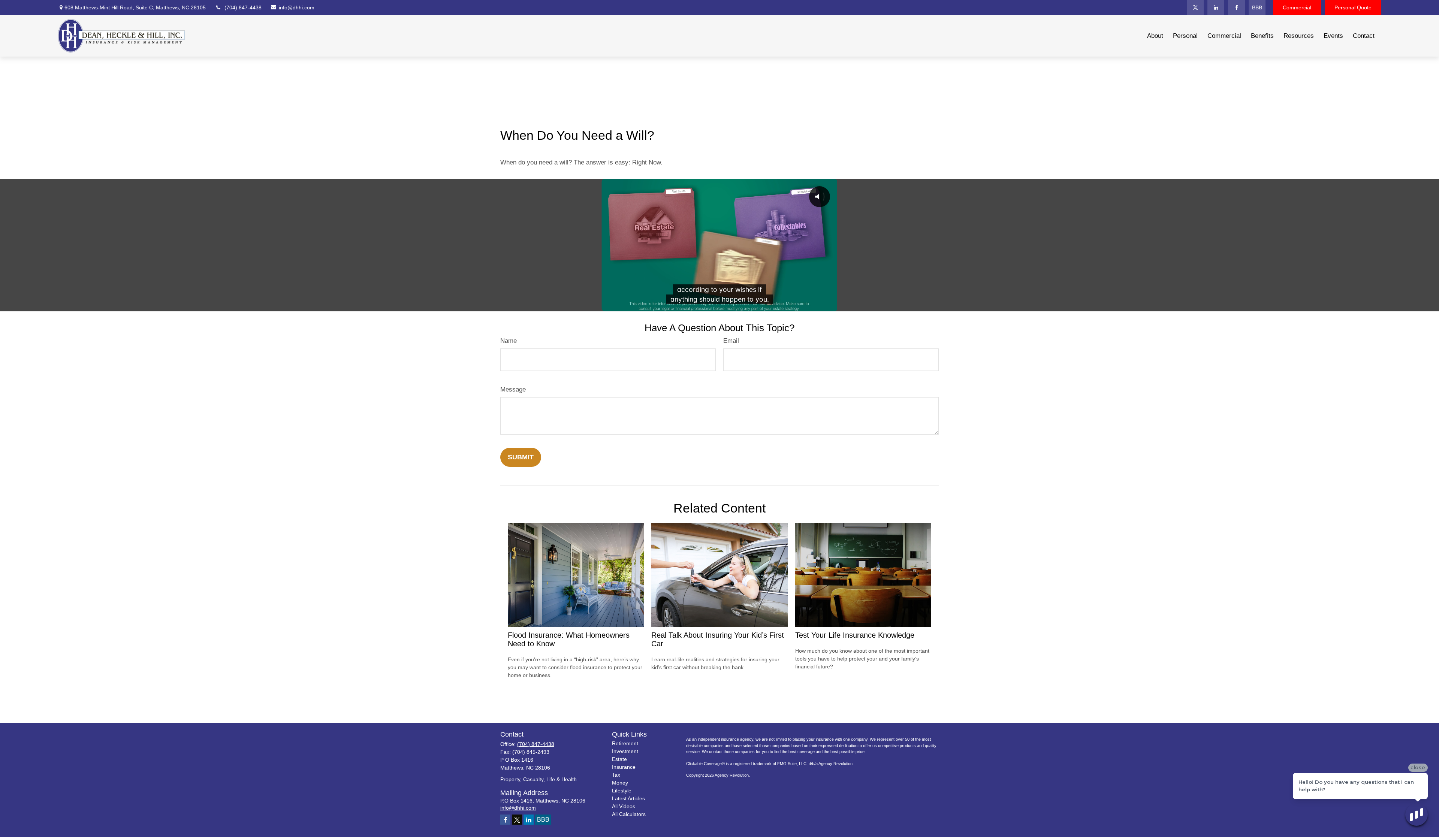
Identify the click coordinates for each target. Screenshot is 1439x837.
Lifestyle (621, 791)
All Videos (623, 806)
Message (513, 389)
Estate (619, 759)
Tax (616, 775)
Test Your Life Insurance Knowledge (854, 635)
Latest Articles (628, 798)
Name (508, 340)
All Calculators (629, 814)
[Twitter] (1195, 7)
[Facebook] (1236, 7)
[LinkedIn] (1215, 7)
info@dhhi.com (295, 7)
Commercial (1297, 7)
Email (731, 340)
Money (620, 783)
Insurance (624, 767)
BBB (1257, 7)
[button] (1155, 36)
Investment (625, 751)
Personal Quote (1353, 7)
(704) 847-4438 (243, 7)
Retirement (625, 743)
